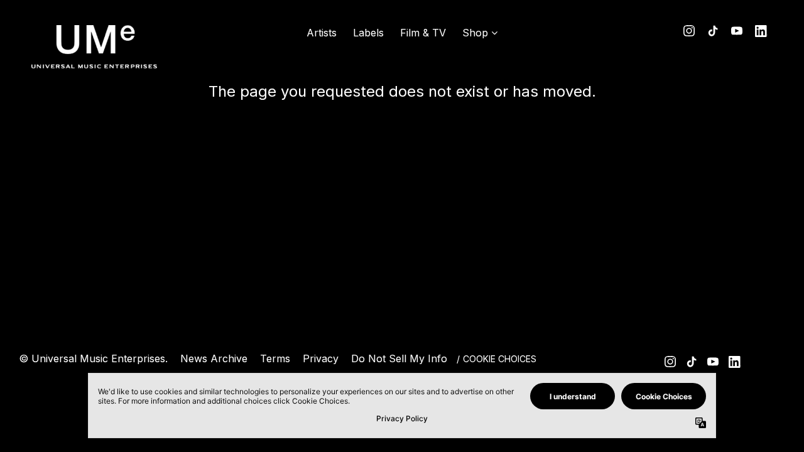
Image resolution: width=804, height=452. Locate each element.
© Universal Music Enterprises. (93, 358)
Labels (368, 32)
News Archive (213, 358)
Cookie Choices (499, 358)
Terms (275, 358)
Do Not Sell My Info (399, 358)
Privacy (321, 358)
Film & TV (423, 32)
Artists (322, 32)
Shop (475, 32)
